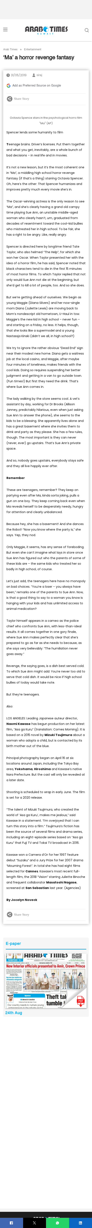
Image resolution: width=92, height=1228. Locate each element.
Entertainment (32, 49)
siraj (39, 75)
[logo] (46, 30)
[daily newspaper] (46, 981)
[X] (34, 1223)
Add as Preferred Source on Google (36, 85)
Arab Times (10, 49)
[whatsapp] (57, 1223)
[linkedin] (80, 1223)
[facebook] (11, 1223)
